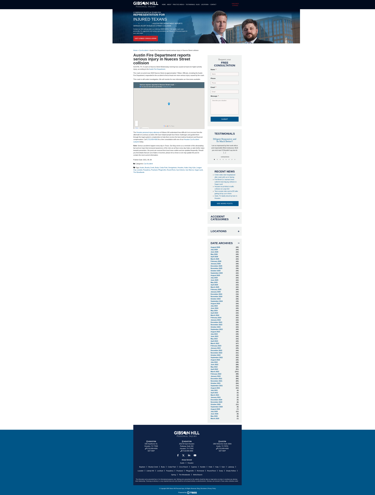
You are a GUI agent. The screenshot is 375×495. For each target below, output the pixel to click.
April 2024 (214, 313)
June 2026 (214, 252)
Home (164, 4)
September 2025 (217, 273)
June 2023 (214, 336)
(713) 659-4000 (152, 139)
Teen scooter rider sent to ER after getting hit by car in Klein (226, 192)
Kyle (194, 167)
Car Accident (148, 164)
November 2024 (216, 296)
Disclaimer (204, 488)
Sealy (221, 471)
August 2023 (215, 332)
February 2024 (216, 317)
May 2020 (214, 416)
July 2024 (214, 306)
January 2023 (216, 348)
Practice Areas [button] (178, 4)
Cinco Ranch (183, 467)
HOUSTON (188, 441)
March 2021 (215, 395)
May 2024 (214, 310)
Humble (202, 467)
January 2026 (216, 264)
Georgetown (172, 167)
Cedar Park (163, 167)
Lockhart (160, 471)
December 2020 (216, 400)
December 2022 (216, 350)
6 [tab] (229, 160)
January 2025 (216, 292)
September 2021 (217, 385)
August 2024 (215, 303)
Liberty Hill (150, 471)
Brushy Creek (149, 167)
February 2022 (216, 374)
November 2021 (216, 381)
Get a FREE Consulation (145, 38)
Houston (180, 167)
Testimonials (190, 4)
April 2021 (214, 393)
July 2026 (214, 249)
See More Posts (225, 203)
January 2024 (216, 320)
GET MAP (151, 451)
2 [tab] (217, 160)
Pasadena (146, 170)
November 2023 (216, 325)
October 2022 (216, 355)
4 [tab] (223, 160)
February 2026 (216, 261)
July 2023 (214, 334)
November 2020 (216, 402)
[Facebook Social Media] (178, 455)
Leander (139, 170)
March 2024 (215, 315)
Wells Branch (197, 475)
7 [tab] (232, 160)
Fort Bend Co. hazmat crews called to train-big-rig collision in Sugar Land (226, 182)
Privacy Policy (212, 488)
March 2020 (215, 418)
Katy (190, 167)
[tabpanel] (225, 146)
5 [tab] (226, 160)
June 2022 (214, 364)
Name (213, 69)
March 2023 (215, 343)
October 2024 (216, 299)
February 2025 (216, 289)
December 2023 (216, 322)
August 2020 (215, 409)
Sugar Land (199, 170)
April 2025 (214, 285)
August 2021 (215, 388)
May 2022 (214, 367)
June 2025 (214, 280)
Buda (157, 167)
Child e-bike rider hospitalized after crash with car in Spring (225, 176)
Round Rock (171, 170)
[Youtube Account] (195, 455)
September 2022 (217, 357)
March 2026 (215, 259)
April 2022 (214, 369)
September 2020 (217, 407)
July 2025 (214, 278)
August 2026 (215, 247)
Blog (198, 4)
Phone (213, 78)
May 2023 (214, 339)
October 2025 (216, 271)
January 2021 (216, 397)
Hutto (186, 167)
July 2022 (214, 362)
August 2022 (215, 360)
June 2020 (214, 414)
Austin (142, 167)
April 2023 (214, 341)
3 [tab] (220, 160)
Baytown (142, 467)
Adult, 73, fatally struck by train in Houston (226, 197)
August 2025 (215, 275)
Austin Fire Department (157, 69)
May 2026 (214, 254)
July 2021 (214, 390)
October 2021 (216, 383)
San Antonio (180, 170)
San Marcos (190, 170)
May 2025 (214, 282)
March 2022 (215, 371)
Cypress (194, 467)
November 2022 (216, 353)
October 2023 (216, 327)
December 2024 (216, 294)
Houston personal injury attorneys (148, 132)
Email (213, 87)
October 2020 (216, 404)
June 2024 (214, 308)
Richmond (200, 471)
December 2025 (216, 266)
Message (215, 96)
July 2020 (214, 411)
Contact (213, 4)
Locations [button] (204, 4)
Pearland (154, 170)
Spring (173, 475)
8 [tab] (235, 160)
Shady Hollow (231, 471)
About (169, 4)
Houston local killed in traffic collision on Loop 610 (224, 188)
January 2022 (216, 376)
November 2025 (216, 268)
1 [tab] (214, 160)
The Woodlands (138, 172)
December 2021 (216, 378)
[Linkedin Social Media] (189, 455)
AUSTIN (223, 441)
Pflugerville (162, 170)
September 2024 (217, 301)
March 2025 (215, 287)
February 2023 (216, 346)
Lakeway (231, 467)
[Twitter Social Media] (183, 455)
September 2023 (217, 329)
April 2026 (214, 256)
